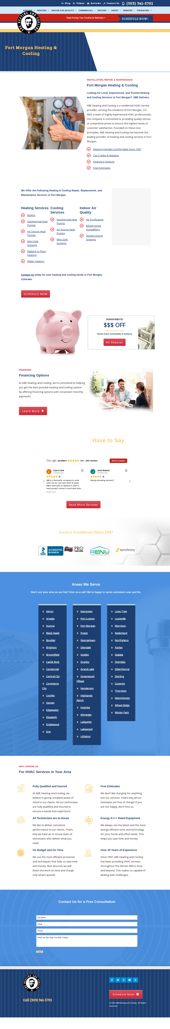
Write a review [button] (118, 461)
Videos (80, 3)
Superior (120, 683)
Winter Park (122, 712)
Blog (67, 3)
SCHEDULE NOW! (135, 19)
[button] (130, 481)
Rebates (127, 10)
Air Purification (95, 219)
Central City (53, 676)
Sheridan (120, 662)
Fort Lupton (88, 618)
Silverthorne (122, 669)
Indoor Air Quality (62, 10)
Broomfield (52, 654)
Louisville (120, 618)
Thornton (120, 690)
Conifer (50, 695)
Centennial (52, 669)
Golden (85, 654)
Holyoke (85, 707)
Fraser (84, 633)
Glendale (86, 647)
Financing (143, 10)
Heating (42, 10)
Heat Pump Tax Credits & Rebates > (86, 17)
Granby (85, 662)
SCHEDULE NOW (35, 294)
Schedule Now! (124, 994)
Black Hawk (52, 633)
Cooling (27, 10)
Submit (39, 952)
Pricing (102, 10)
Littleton (86, 736)
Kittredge (86, 714)
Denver (50, 702)
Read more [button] (51, 492)
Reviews (96, 3)
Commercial (86, 10)
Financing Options (103, 161)
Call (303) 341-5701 (37, 1000)
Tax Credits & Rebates (106, 155)
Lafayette (86, 722)
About (114, 10)
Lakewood (86, 729)
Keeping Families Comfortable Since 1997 (117, 149)
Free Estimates (101, 168)
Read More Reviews (83, 504)
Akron (49, 611)
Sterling (119, 676)
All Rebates (114, 342)
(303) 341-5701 (139, 3)
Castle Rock (52, 662)
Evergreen (87, 611)
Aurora (50, 625)
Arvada (50, 618)
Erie (48, 731)
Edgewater (52, 710)
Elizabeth (51, 717)
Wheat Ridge (122, 705)
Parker (119, 647)
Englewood (52, 724)
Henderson (87, 688)
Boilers (31, 215)
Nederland (121, 633)
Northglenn (122, 640)
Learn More (31, 411)
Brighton (51, 647)
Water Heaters (35, 261)
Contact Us (113, 3)
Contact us (27, 274)
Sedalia (119, 654)
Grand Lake (87, 669)
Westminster (122, 698)
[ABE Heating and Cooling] (29, 22)
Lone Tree (121, 611)
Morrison (120, 625)
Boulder (51, 640)
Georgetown (88, 640)
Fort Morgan (88, 625)
